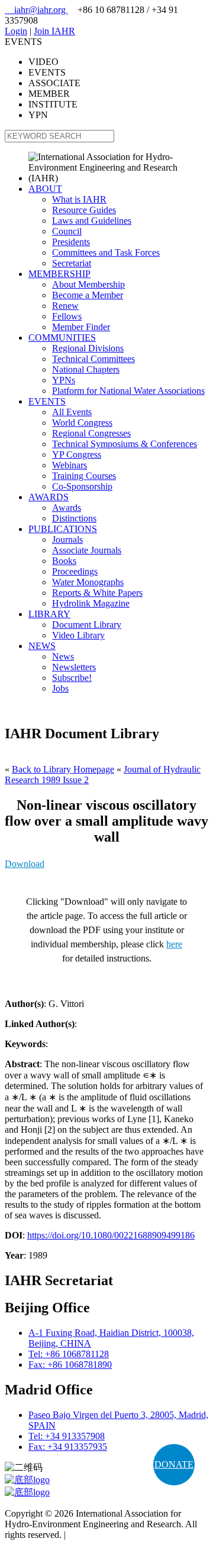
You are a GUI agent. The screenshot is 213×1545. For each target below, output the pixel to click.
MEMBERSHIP (59, 274)
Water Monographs (88, 582)
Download (24, 864)
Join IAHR (54, 31)
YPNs (63, 380)
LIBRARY (49, 614)
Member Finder (81, 327)
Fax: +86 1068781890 (70, 1365)
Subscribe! (72, 678)
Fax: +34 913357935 (67, 1447)
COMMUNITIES (62, 338)
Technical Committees (93, 359)
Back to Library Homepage (63, 769)
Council (67, 231)
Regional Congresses (91, 433)
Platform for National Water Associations (128, 391)
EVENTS (47, 401)
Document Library (86, 625)
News (63, 656)
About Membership (88, 284)
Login (16, 31)
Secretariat (71, 263)
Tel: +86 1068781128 (68, 1354)
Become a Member (87, 295)
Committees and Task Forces (106, 252)
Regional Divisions (88, 348)
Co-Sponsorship (82, 486)
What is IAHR (79, 199)
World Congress (82, 423)
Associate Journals (86, 550)
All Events (72, 412)
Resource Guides (84, 210)
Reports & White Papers (97, 593)
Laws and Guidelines (91, 221)
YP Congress (76, 454)
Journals (67, 539)
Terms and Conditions (109, 1535)
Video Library (78, 635)
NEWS (42, 646)
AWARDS (48, 497)
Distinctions (74, 518)
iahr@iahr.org (36, 10)
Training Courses (84, 476)
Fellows (67, 316)
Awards (66, 508)
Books (64, 561)
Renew (65, 306)
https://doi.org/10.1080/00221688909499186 (111, 1235)
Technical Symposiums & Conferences (124, 444)
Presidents (71, 242)
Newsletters (74, 667)
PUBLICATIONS (62, 529)
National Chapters (86, 369)
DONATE (173, 1464)
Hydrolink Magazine (91, 603)
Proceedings (75, 571)
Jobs (60, 688)
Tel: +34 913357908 (66, 1436)
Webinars (69, 465)
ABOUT (45, 189)
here (174, 944)
